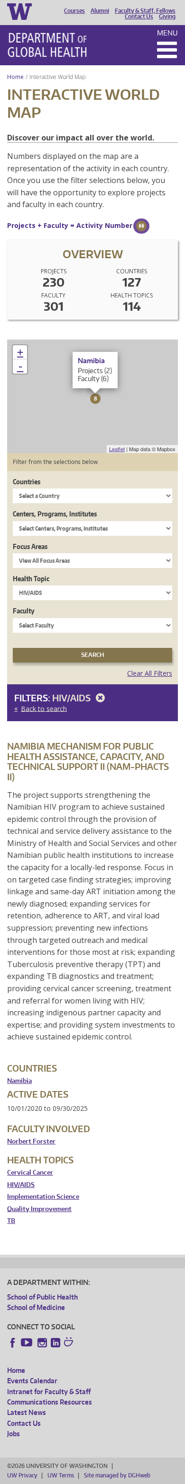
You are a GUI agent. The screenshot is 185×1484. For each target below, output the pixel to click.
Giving (167, 16)
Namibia (19, 1080)
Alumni (100, 11)
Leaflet (117, 449)
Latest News (26, 1412)
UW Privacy (22, 1475)
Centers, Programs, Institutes (55, 514)
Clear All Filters (149, 673)
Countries (26, 482)
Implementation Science (43, 1196)
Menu (167, 33)
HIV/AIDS (72, 697)
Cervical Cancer (30, 1172)
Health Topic (31, 579)
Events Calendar (32, 1381)
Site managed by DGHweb (117, 1475)
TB (11, 1220)
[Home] (47, 45)
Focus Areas (30, 546)
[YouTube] (27, 1342)
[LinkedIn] (55, 1342)
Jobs (13, 1434)
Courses (74, 11)
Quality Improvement (39, 1209)
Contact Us (139, 16)
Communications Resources (49, 1402)
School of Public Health (42, 1297)
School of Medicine (36, 1307)
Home (15, 77)
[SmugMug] (69, 1343)
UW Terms (60, 1475)
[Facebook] (12, 1342)
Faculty (24, 611)
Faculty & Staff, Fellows (145, 11)
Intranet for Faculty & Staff (49, 1392)
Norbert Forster (31, 1141)
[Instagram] (42, 1342)
